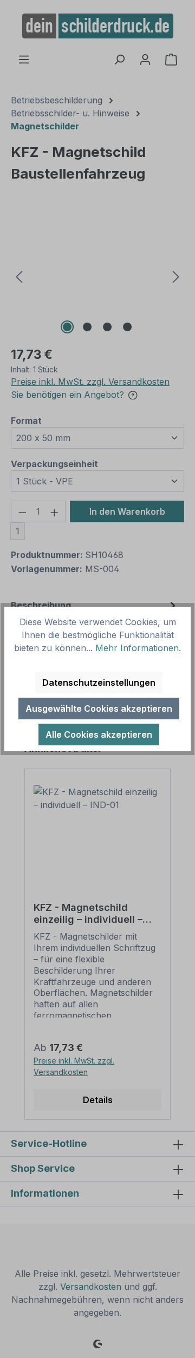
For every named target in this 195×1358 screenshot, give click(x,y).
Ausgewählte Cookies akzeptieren (98, 708)
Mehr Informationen (137, 647)
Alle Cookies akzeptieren (99, 734)
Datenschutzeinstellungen (98, 682)
